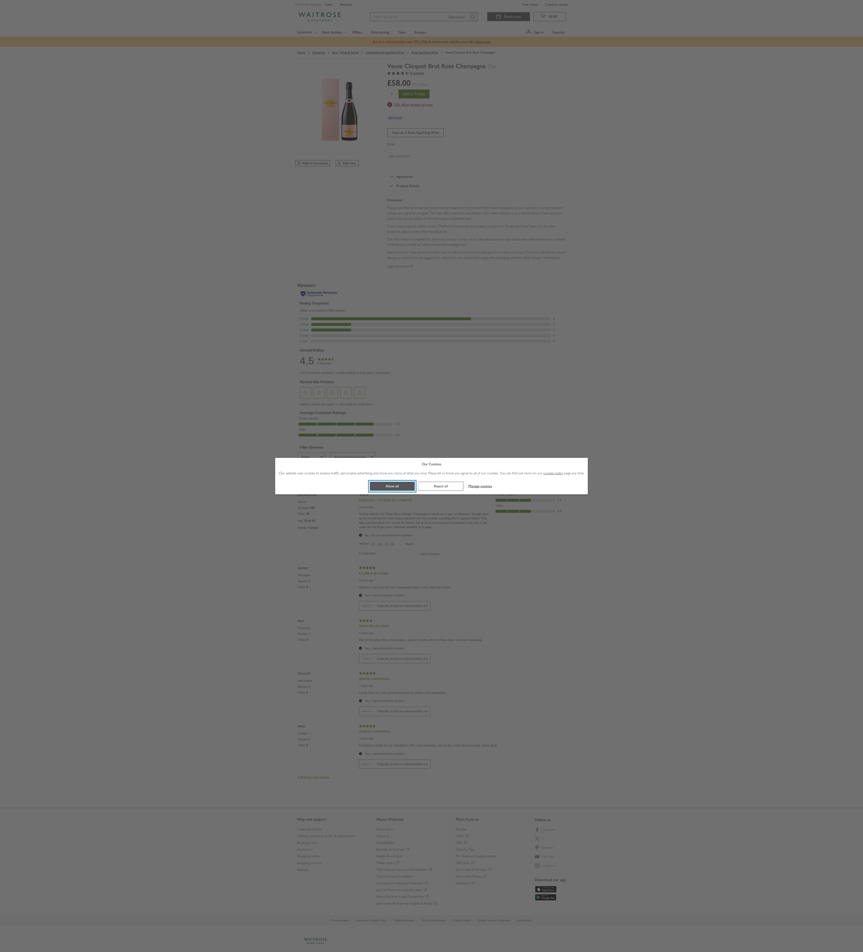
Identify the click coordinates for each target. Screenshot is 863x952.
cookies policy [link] (553, 473)
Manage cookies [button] (480, 486)
